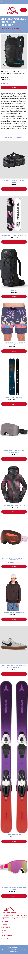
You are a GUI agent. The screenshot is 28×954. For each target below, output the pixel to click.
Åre (3, 1)
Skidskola (4, 924)
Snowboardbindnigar (19, 73)
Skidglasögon (10, 73)
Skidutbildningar (6, 927)
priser (23, 10)
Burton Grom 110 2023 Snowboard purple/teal (14, 235)
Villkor (12, 950)
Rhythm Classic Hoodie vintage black (14, 613)
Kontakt (8, 950)
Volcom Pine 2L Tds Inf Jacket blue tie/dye (14, 505)
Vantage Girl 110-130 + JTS (14, 835)
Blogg (3, 933)
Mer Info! (14, 87)
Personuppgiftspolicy (20, 950)
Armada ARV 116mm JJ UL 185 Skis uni (14, 397)
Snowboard (10, 72)
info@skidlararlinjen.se (22, 1)
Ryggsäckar (4, 73)
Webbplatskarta (14, 951)
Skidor (2, 75)
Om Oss (4, 930)
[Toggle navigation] (2, 10)
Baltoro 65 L (14, 290)
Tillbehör (15, 72)
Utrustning (21, 72)
